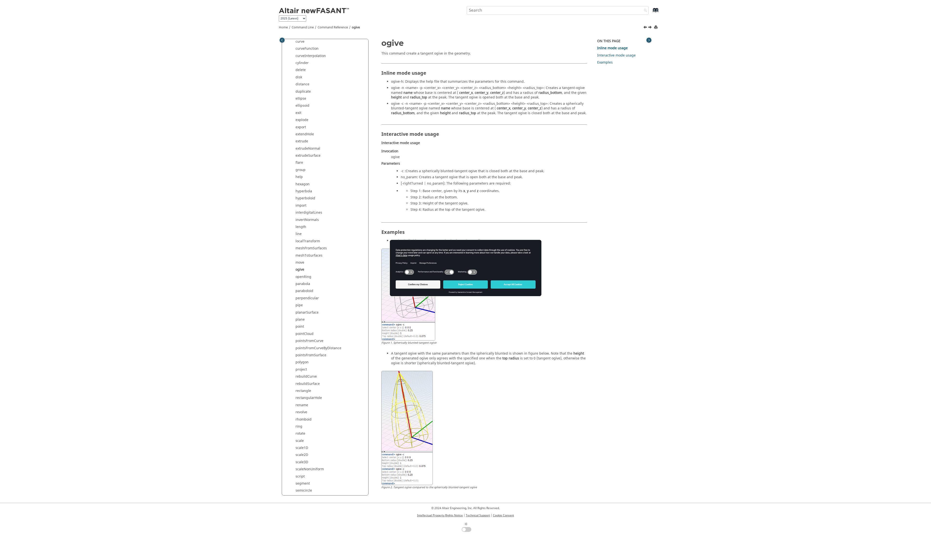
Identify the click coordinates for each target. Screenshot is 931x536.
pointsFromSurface (311, 355)
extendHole (305, 134)
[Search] (644, 11)
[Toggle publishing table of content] (282, 40)
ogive (356, 27)
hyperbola (304, 191)
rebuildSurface (308, 383)
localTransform (308, 241)
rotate (300, 433)
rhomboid (304, 419)
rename (302, 405)
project (301, 369)
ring (299, 426)
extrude (302, 141)
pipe (299, 305)
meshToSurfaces (309, 255)
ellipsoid (302, 105)
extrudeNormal (308, 148)
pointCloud (304, 333)
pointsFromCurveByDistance (318, 348)
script (300, 476)
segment (303, 483)
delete (301, 70)
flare (299, 162)
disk (299, 77)
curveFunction (307, 48)
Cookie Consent (503, 515)
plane (300, 319)
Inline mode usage (612, 48)
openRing (303, 276)
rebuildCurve (306, 376)
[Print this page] (656, 27)
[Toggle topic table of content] (648, 40)
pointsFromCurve (309, 340)
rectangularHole (309, 397)
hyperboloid (305, 198)
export (301, 127)
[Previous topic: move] (646, 28)
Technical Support (478, 515)
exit (298, 112)
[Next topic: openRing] (650, 28)
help (299, 176)
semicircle (304, 490)
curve (300, 41)
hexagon (303, 184)
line (299, 233)
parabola (303, 283)
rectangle (303, 390)
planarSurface (307, 312)
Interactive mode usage (616, 55)
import (301, 205)
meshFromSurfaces (311, 248)
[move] (646, 28)
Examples (605, 62)
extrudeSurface (308, 155)
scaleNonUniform (310, 469)
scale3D (302, 462)
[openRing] (650, 28)
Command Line (303, 27)
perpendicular (307, 298)
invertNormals (307, 219)
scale (300, 440)
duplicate (303, 91)
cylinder (302, 62)
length (301, 226)
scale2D (302, 454)
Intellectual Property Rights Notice (440, 515)
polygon (302, 362)
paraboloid (304, 290)
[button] (294, 41)
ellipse (301, 98)
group (300, 169)
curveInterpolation (311, 55)
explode (302, 119)
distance (302, 84)
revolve (301, 412)
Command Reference (333, 27)
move (300, 262)
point (300, 326)
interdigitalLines (309, 212)
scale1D (302, 447)
